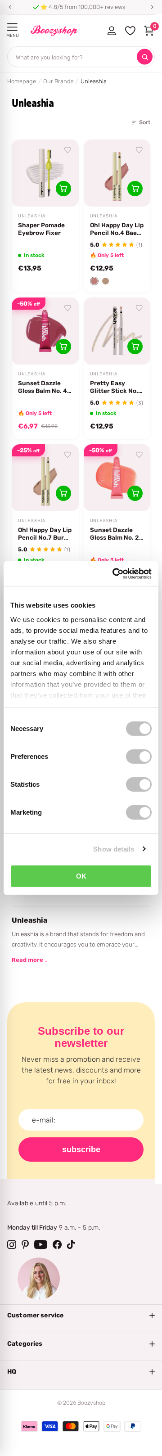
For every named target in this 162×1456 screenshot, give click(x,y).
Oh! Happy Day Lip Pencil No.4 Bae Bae (117, 229)
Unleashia (32, 216)
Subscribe (81, 1149)
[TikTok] (71, 1244)
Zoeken (145, 57)
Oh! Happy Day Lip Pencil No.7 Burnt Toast (45, 533)
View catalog (12, 27)
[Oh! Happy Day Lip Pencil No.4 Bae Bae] (117, 173)
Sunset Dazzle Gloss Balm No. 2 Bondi (114, 533)
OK (81, 876)
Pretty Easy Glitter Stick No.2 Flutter (116, 387)
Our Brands (58, 81)
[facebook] (57, 1244)
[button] (10, 7)
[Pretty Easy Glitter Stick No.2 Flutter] (117, 331)
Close (81, 1315)
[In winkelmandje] (63, 188)
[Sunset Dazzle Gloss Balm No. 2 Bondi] (117, 477)
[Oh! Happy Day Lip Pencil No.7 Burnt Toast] (45, 477)
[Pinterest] (25, 1244)
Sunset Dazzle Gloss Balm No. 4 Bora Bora (42, 387)
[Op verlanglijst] (68, 150)
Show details (113, 848)
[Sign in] (111, 30)
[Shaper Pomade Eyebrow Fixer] (45, 173)
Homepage (21, 81)
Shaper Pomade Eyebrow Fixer (41, 228)
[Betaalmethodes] (29, 1426)
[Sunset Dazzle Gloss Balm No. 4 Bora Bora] (45, 331)
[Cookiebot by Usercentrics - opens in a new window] (114, 573)
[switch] (139, 756)
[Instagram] (11, 1244)
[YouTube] (40, 1244)
